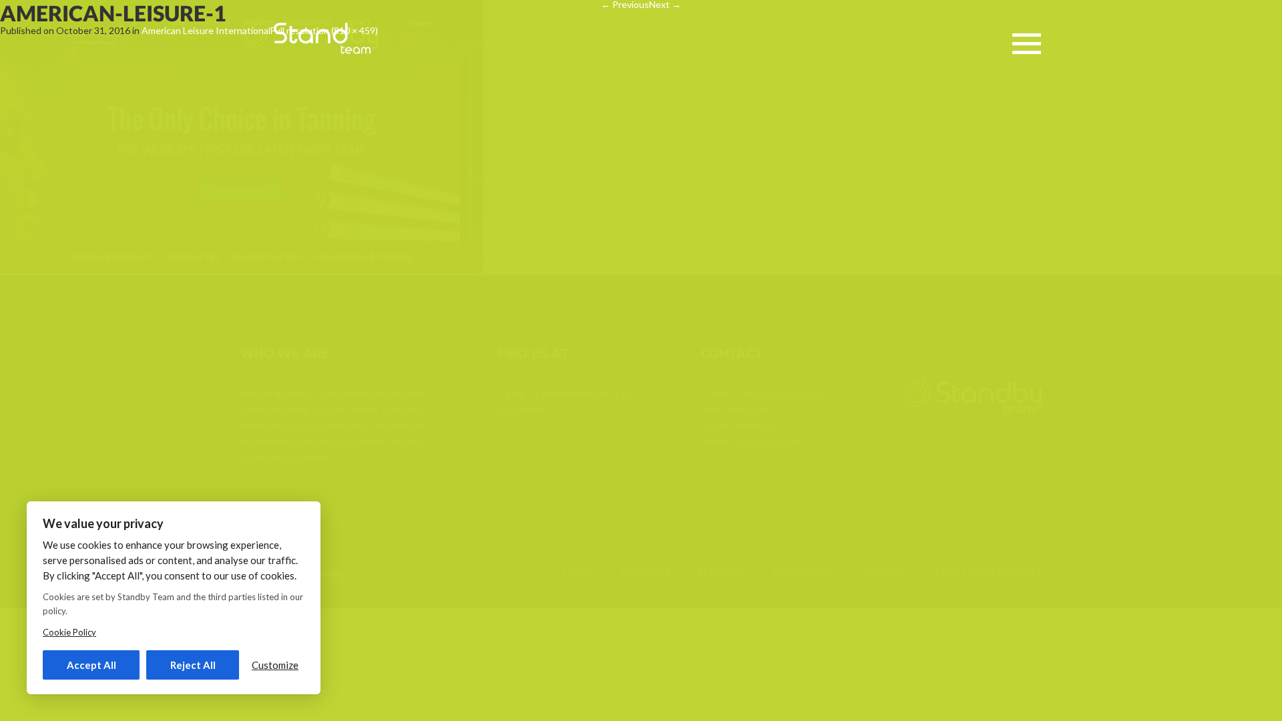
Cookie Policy (69, 632)
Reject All (193, 665)
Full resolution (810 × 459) (324, 30)
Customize (275, 665)
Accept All (91, 665)
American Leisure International (206, 30)
